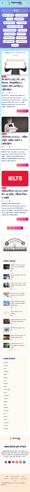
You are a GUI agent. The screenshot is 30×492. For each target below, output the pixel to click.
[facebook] (6, 462)
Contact (6, 478)
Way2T (14, 489)
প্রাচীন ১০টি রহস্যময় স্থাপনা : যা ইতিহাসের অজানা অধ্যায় (18, 336)
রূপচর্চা (5, 420)
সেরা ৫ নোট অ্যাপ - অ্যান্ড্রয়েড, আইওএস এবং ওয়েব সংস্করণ (18, 294)
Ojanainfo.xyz (16, 483)
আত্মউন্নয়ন (6, 372)
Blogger (26, 489)
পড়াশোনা (6, 399)
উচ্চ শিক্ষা (4, 76)
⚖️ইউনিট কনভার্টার (19, 19)
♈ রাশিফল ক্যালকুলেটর (9, 23)
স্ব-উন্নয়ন (6, 426)
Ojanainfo (5, 93)
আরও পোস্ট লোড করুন (15, 228)
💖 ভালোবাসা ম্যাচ (22, 30)
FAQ (15, 481)
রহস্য (5, 414)
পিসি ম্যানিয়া (6, 396)
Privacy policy (14, 478)
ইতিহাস (5, 375)
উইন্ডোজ (6, 378)
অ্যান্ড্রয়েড (6, 363)
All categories (15, 476)
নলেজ (5, 393)
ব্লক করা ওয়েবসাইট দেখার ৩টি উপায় (18, 276)
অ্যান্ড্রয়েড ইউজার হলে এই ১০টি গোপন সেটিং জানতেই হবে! (18, 321)
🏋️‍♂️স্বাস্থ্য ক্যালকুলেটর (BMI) (9, 30)
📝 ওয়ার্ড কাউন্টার (21, 34)
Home (6, 476)
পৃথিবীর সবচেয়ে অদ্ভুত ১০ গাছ (17, 328)
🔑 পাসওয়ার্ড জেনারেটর (9, 34)
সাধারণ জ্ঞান (6, 423)
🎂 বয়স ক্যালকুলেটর (22, 23)
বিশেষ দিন (6, 408)
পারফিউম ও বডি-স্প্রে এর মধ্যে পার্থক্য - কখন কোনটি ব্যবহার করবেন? (18, 267)
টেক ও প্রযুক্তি (7, 390)
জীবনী (5, 387)
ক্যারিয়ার (6, 384)
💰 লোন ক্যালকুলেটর (21, 38)
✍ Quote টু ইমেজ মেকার (21, 15)
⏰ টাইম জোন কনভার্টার (9, 38)
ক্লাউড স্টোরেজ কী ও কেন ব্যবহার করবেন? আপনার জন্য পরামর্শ (17, 345)
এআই (5, 381)
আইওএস (6, 366)
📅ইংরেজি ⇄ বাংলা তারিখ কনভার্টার (15, 26)
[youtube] (17, 462)
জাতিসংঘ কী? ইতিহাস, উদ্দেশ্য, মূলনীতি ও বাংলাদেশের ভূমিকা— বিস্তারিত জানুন (18, 303)
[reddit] (20, 462)
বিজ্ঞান (5, 405)
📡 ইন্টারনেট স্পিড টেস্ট (21, 41)
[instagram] (13, 462)
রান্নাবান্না (5, 417)
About (23, 476)
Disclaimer (23, 478)
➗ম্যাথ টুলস (15, 45)
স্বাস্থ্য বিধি (6, 429)
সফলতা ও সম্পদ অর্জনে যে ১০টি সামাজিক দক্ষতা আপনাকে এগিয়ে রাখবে (18, 285)
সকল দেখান (15, 55)
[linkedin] (24, 462)
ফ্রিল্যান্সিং (6, 402)
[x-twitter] (9, 462)
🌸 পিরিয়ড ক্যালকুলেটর (8, 41)
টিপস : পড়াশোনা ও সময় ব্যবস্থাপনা (16, 312)
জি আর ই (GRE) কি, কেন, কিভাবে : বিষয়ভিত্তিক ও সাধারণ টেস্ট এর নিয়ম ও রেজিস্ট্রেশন (13, 85)
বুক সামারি (6, 411)
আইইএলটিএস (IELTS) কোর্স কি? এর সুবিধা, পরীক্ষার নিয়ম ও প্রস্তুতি (15, 194)
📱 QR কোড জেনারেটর (8, 15)
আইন (5, 369)
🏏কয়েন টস (9, 19)
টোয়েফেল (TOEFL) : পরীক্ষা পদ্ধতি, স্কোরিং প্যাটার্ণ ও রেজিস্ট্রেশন (14, 140)
